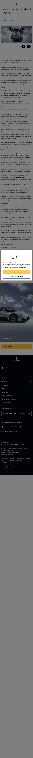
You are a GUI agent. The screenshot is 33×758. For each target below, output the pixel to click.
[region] (16, 265)
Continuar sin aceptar (26, 252)
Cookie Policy (23, 267)
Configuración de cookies (16, 276)
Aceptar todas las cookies (16, 272)
